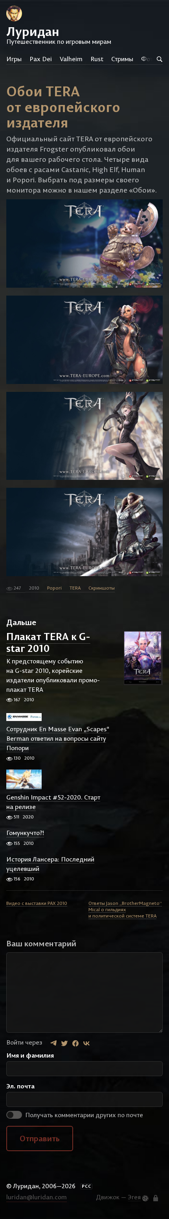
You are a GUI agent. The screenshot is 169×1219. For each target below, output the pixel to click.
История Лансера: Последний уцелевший (50, 864)
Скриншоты (101, 588)
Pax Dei (40, 59)
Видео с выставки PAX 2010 (36, 903)
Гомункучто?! (25, 833)
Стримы (122, 59)
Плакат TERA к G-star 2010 (48, 642)
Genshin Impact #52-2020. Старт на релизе (53, 802)
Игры (14, 59)
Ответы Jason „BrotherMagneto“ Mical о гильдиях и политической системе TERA (125, 909)
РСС (86, 1186)
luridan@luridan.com (36, 1197)
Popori (54, 588)
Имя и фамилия (30, 1055)
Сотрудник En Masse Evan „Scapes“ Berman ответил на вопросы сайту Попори (57, 738)
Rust (96, 59)
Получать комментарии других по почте (83, 1115)
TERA (75, 588)
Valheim (71, 59)
